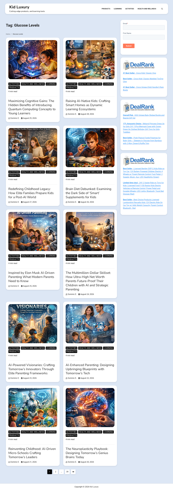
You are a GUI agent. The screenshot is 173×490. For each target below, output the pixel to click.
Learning (118, 9)
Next (73, 471)
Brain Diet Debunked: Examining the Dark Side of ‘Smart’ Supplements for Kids (88, 193)
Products (106, 9)
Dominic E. (14, 118)
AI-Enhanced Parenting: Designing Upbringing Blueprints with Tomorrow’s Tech (90, 369)
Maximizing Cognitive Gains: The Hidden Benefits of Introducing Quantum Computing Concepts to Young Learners (32, 107)
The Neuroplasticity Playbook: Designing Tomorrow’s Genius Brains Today (87, 453)
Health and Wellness (147, 9)
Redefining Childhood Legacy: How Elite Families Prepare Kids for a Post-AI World (31, 193)
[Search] (162, 9)
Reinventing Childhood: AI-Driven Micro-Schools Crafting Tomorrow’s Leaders (32, 453)
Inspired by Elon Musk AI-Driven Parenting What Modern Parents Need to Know (31, 277)
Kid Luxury (19, 7)
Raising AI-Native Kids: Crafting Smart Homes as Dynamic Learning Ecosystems (88, 105)
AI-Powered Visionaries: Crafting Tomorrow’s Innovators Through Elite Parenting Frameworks (31, 369)
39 (67, 472)
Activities (129, 9)
